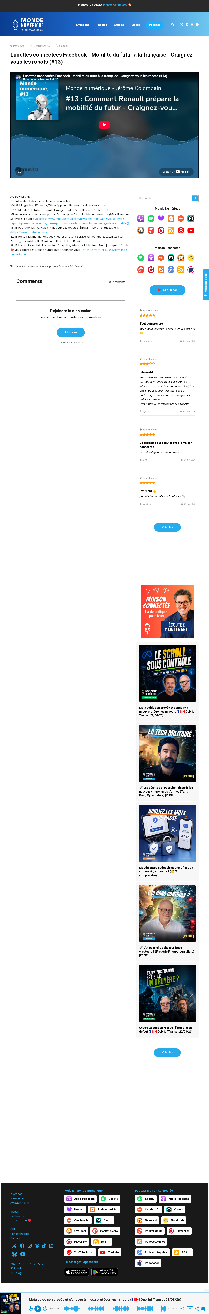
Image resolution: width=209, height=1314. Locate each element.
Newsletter (17, 1198)
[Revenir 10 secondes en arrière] (31, 1308)
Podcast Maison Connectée (154, 1190)
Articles (119, 24)
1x (190, 1308)
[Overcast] (140, 233)
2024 (37, 1264)
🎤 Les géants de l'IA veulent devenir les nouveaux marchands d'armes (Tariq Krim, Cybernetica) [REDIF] (166, 791)
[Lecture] (38, 1309)
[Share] (196, 1308)
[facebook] (196, 25)
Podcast (154, 24)
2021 (13, 1264)
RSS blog (16, 1273)
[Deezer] (161, 221)
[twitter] (181, 25)
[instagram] (191, 25)
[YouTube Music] (180, 233)
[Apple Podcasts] (140, 221)
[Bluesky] (14, 1255)
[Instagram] (30, 1247)
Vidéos (135, 24)
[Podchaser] (190, 272)
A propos (16, 1194)
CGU (13, 1229)
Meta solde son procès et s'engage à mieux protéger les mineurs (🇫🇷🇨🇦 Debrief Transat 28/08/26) (167, 711)
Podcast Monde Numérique (83, 1190)
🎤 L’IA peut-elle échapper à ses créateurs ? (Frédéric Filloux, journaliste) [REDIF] (166, 951)
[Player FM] (161, 233)
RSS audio (16, 1268)
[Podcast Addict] (171, 221)
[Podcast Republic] (171, 272)
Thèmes (101, 24)
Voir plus (167, 527)
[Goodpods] (190, 260)
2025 (45, 1264)
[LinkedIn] (51, 1247)
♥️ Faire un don (167, 290)
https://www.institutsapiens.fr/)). (32, 232)
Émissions (82, 24)
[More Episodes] (202, 1308)
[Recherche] (172, 25)
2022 (21, 1264)
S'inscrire (71, 332)
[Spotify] (151, 221)
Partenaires (17, 1216)
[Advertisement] (168, 558)
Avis (13, 1203)
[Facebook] (22, 1247)
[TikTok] (44, 1247)
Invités (14, 1211)
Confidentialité (19, 1234)
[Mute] (182, 1308)
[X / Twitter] (14, 1247)
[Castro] (190, 221)
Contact (15, 1238)
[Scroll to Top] (201, 1277)
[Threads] (37, 1247)
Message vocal (206, 283)
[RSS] (171, 233)
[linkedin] (186, 25)
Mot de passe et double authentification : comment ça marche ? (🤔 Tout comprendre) (166, 871)
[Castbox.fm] (180, 221)
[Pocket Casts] (151, 233)
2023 (29, 1264)
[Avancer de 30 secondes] (45, 1308)
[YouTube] (190, 233)
